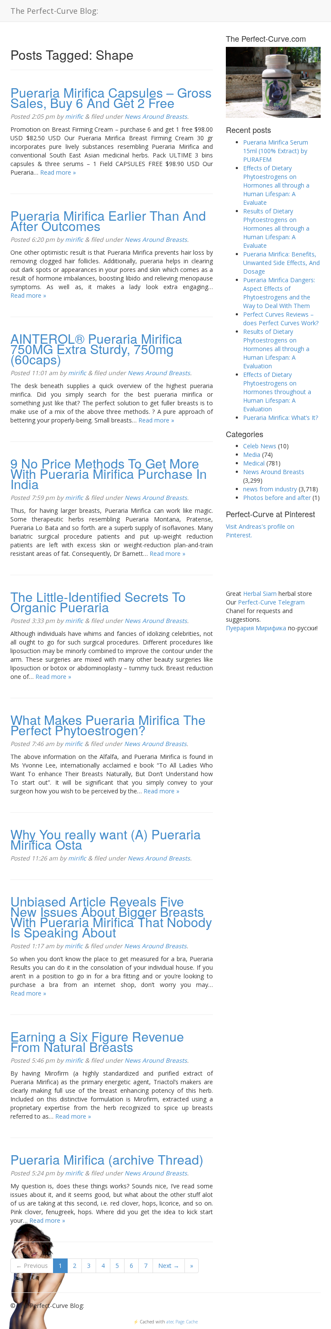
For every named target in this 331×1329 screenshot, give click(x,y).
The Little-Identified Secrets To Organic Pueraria (98, 601)
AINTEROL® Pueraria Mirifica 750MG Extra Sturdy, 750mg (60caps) (96, 348)
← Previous (32, 1265)
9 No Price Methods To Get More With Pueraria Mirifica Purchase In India (108, 473)
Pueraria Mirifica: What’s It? (280, 417)
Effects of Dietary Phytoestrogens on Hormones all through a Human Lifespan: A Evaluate (276, 185)
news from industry (270, 489)
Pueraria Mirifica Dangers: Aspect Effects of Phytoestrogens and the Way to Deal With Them (279, 293)
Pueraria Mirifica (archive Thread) (106, 1159)
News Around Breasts (156, 116)
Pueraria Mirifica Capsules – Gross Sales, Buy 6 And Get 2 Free (111, 97)
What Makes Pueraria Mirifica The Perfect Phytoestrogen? (108, 724)
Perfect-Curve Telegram (271, 602)
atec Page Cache (182, 1322)
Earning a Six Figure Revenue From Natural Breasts (97, 1041)
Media (251, 454)
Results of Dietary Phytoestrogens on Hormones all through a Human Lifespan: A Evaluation (276, 348)
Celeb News (259, 446)
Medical (254, 463)
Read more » (58, 172)
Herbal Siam (260, 593)
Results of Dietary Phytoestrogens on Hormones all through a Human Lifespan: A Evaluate (276, 228)
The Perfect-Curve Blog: (54, 11)
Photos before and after (277, 497)
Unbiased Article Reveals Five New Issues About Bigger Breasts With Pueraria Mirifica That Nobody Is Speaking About (111, 916)
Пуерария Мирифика (256, 628)
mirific (74, 116)
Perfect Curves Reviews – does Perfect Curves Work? (281, 318)
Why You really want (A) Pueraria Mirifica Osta (105, 839)
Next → (168, 1265)
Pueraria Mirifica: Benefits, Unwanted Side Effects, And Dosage (281, 262)
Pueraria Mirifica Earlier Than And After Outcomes (108, 220)
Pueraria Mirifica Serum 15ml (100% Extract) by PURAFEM (275, 150)
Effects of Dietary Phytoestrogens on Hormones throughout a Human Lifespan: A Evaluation (277, 391)
